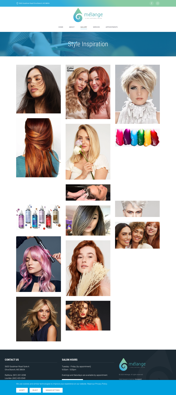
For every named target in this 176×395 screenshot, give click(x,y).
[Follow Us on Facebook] (151, 3)
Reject (35, 390)
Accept (22, 390)
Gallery (83, 27)
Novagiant (138, 379)
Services (96, 27)
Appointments (112, 27)
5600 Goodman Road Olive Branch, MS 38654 (34, 3)
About (71, 27)
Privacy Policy (101, 384)
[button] (38, 89)
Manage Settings (53, 390)
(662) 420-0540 (18, 378)
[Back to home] (88, 15)
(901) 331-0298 (19, 375)
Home (60, 27)
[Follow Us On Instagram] (158, 3)
